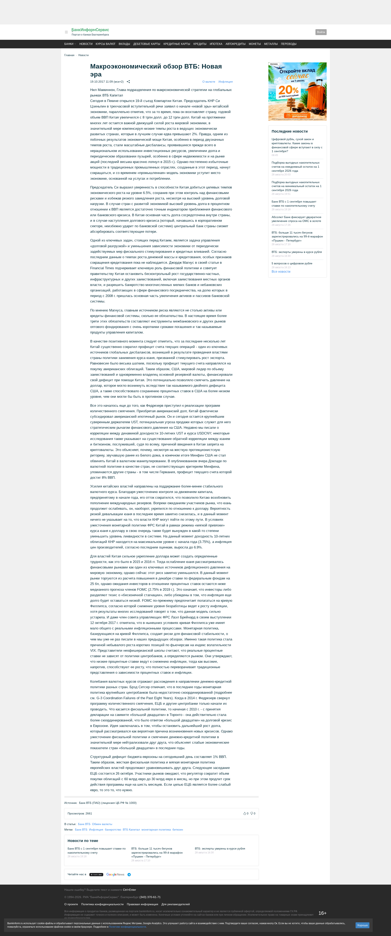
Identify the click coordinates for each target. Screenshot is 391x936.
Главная (69, 55)
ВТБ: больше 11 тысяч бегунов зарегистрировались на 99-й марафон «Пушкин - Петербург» (157, 852)
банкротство (113, 829)
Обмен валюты (102, 824)
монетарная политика (156, 829)
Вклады (124, 43)
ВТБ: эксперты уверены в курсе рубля (220, 848)
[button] (66, 32)
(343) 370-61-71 (150, 897)
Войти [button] (321, 32)
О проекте (71, 904)
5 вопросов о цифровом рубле (292, 263)
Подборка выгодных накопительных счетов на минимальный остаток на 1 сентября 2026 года (297, 186)
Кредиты (199, 43)
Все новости (281, 271)
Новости (85, 43)
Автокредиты (236, 43)
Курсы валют (105, 43)
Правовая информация (142, 904)
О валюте (208, 81)
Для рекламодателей (175, 904)
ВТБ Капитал (131, 829)
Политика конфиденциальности (102, 904)
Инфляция (226, 81)
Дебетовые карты (146, 43)
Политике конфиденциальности (127, 926)
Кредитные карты (177, 43)
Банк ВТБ (84, 824)
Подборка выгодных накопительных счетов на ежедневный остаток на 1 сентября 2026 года (296, 166)
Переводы (289, 43)
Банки (68, 43)
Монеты (255, 43)
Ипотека (216, 43)
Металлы (271, 43)
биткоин (177, 829)
